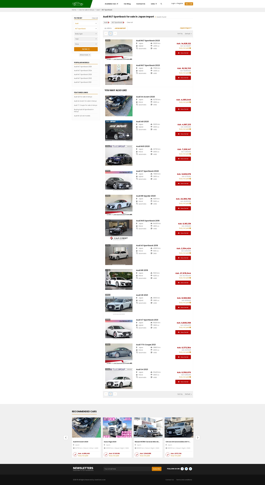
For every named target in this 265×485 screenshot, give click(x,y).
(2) (86, 49)
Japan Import (120, 28)
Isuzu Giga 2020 (110, 442)
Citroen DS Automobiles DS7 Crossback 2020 (183, 442)
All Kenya (108, 28)
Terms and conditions (184, 480)
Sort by (180, 34)
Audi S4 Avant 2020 (80, 442)
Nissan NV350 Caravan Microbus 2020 (150, 442)
